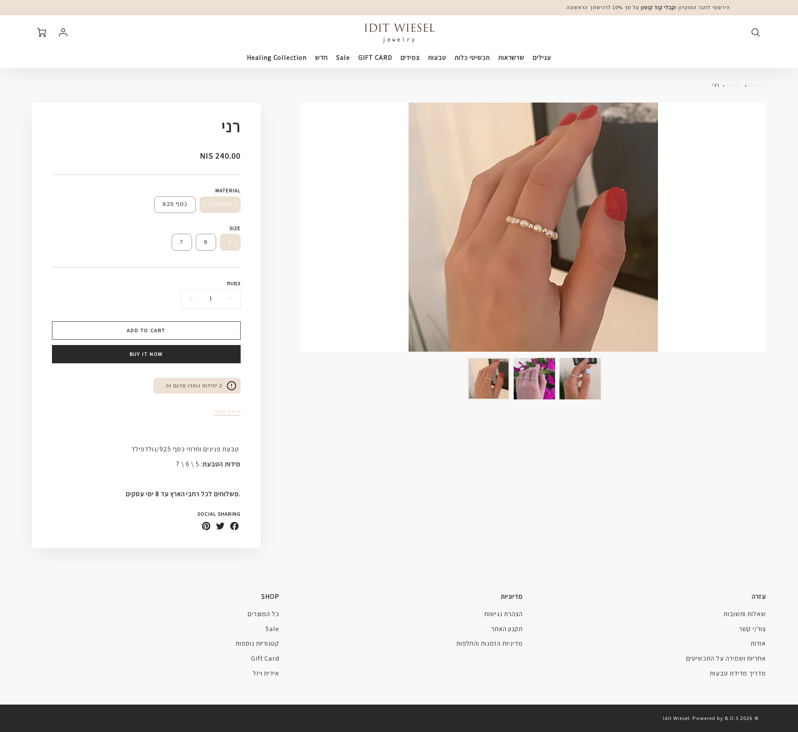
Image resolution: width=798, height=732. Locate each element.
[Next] (294, 227)
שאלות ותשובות (745, 614)
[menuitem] (542, 57)
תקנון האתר (507, 628)
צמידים (410, 58)
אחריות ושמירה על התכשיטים (726, 658)
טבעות (437, 58)
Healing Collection (277, 58)
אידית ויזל (266, 673)
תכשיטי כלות (472, 58)
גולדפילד (220, 204)
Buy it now (146, 353)
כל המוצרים (264, 614)
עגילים (542, 58)
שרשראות (511, 58)
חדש (321, 58)
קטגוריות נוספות (257, 643)
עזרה (759, 596)
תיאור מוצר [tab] (227, 411)
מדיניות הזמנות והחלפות (489, 643)
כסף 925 (175, 204)
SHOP (270, 596)
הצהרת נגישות (503, 614)
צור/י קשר (752, 628)
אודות (758, 643)
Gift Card (265, 658)
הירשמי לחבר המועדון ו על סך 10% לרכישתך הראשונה (648, 7)
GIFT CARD (375, 58)
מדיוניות (511, 596)
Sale (343, 58)
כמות (234, 283)
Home (756, 84)
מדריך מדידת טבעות (738, 673)
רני (715, 84)
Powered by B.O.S (715, 718)
